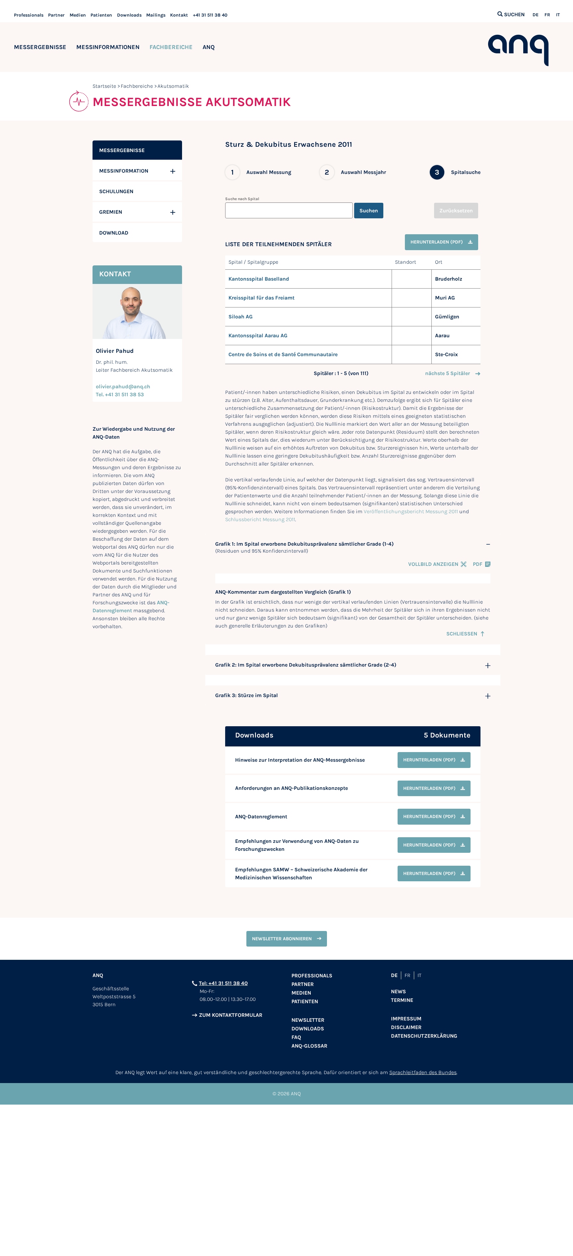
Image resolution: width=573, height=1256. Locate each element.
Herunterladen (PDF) (437, 242)
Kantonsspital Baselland (258, 279)
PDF (477, 564)
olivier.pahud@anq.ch (123, 386)
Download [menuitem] (113, 233)
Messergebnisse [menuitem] (122, 150)
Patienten (101, 15)
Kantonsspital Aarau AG (257, 335)
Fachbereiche (171, 47)
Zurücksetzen (456, 210)
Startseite (104, 86)
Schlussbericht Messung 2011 (260, 519)
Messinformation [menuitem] (123, 171)
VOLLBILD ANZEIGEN (433, 564)
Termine (402, 1000)
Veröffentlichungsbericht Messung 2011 (411, 511)
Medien (78, 15)
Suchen (368, 210)
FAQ (296, 1037)
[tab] (352, 544)
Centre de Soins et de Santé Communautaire (283, 354)
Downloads (129, 15)
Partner (56, 15)
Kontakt (179, 15)
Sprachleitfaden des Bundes (423, 1072)
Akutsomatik (173, 86)
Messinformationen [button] (108, 47)
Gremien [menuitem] (110, 212)
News (398, 991)
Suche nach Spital (242, 198)
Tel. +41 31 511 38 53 (120, 394)
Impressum (406, 1018)
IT (558, 15)
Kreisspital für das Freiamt (261, 298)
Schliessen (461, 633)
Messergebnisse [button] (40, 47)
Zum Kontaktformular (230, 1015)
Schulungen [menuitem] (116, 191)
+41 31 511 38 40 (210, 15)
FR (547, 15)
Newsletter (307, 1020)
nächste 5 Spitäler (447, 373)
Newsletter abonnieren (282, 939)
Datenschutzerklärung (424, 1036)
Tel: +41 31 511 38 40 (223, 983)
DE (536, 15)
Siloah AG (240, 316)
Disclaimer (406, 1027)
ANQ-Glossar (309, 1046)
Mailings (155, 15)
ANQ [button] (209, 47)
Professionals (28, 15)
